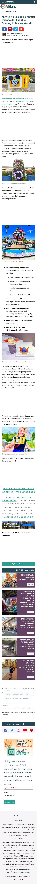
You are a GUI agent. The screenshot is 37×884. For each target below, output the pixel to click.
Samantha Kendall (16, 33)
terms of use (8, 833)
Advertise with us (27, 824)
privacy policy (25, 830)
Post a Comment (19, 564)
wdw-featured (25, 699)
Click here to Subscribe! (18, 517)
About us (14, 824)
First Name (7, 784)
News (14, 689)
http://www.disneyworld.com (18, 872)
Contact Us (18, 816)
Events (8, 689)
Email (6, 792)
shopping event (11, 699)
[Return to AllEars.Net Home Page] (13, 8)
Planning (20, 689)
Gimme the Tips (9, 802)
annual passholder (13, 693)
